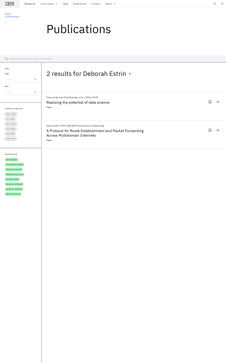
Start (7, 74)
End (6, 86)
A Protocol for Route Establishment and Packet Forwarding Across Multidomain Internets (95, 133)
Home (8, 13)
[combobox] (22, 79)
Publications (13, 16)
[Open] (35, 79)
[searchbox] (113, 58)
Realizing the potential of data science (77, 102)
